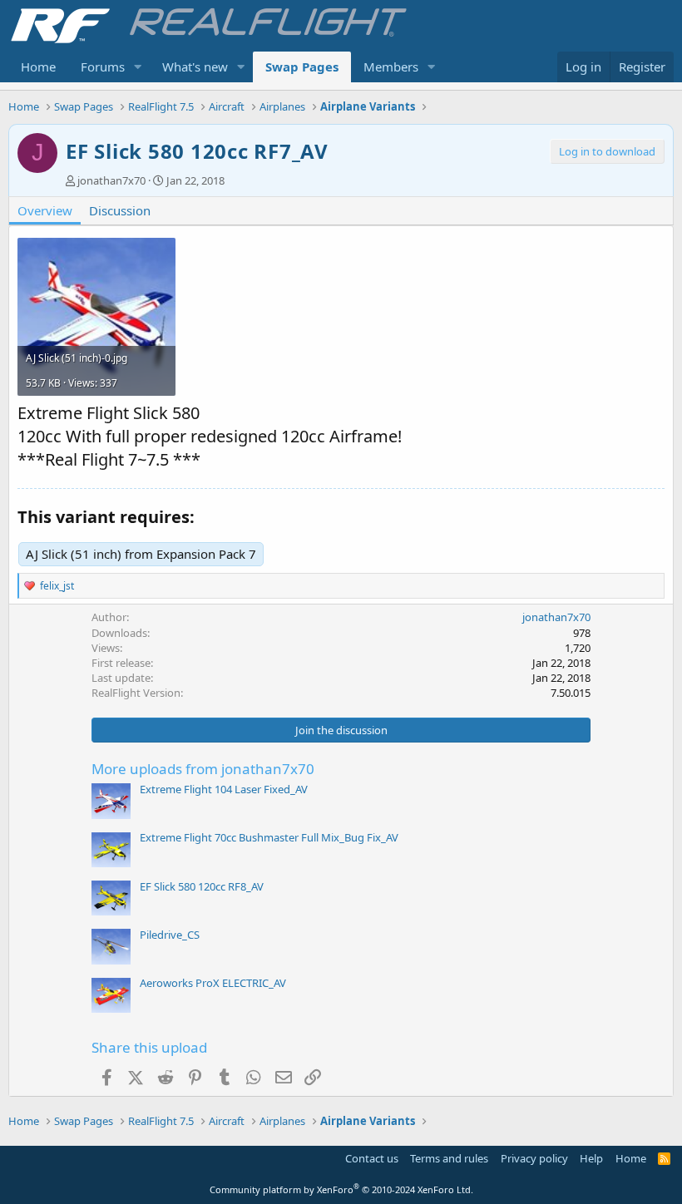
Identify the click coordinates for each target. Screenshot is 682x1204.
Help (591, 1158)
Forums (103, 66)
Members (390, 66)
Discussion (120, 210)
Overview (44, 210)
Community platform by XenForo (341, 1189)
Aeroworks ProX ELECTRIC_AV (213, 982)
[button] (138, 67)
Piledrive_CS (170, 934)
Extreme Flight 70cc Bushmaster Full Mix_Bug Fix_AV (269, 837)
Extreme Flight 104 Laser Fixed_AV (224, 789)
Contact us (371, 1158)
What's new (195, 66)
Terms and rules (449, 1158)
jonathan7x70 (111, 180)
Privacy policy (534, 1158)
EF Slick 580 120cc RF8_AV (202, 886)
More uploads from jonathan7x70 (202, 768)
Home (38, 66)
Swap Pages (302, 66)
